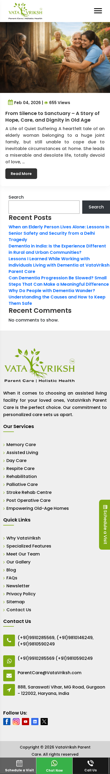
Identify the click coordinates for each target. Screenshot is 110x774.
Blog (11, 570)
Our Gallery (18, 562)
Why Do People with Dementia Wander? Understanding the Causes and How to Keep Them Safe (57, 297)
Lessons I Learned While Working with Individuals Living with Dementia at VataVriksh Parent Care (59, 265)
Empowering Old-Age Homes (37, 508)
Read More (21, 173)
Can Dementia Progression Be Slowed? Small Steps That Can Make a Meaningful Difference (59, 281)
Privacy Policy (21, 594)
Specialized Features (28, 546)
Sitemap (15, 602)
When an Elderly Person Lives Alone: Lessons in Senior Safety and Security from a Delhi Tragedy (59, 233)
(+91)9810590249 (36, 644)
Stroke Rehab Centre (29, 492)
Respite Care (20, 468)
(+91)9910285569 (36, 638)
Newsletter (18, 586)
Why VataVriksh (23, 538)
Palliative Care (22, 484)
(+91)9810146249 (75, 638)
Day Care (16, 460)
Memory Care (21, 445)
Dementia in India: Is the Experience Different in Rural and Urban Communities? (57, 249)
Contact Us (18, 610)
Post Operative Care (28, 500)
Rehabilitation (21, 476)
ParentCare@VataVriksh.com (49, 673)
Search (16, 197)
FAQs (11, 578)
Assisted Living (22, 453)
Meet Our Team (23, 554)
